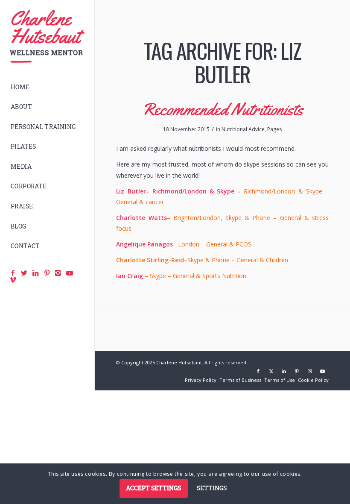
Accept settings (153, 488)
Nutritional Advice (243, 129)
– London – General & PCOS (183, 244)
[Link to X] (271, 371)
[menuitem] (47, 87)
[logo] (47, 36)
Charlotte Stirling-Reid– (151, 260)
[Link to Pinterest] (296, 371)
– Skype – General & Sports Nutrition (181, 276)
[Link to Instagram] (309, 371)
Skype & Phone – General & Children (237, 260)
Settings (212, 488)
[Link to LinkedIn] (283, 371)
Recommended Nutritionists (222, 109)
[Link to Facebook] (258, 371)
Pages (274, 129)
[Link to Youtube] (322, 371)
